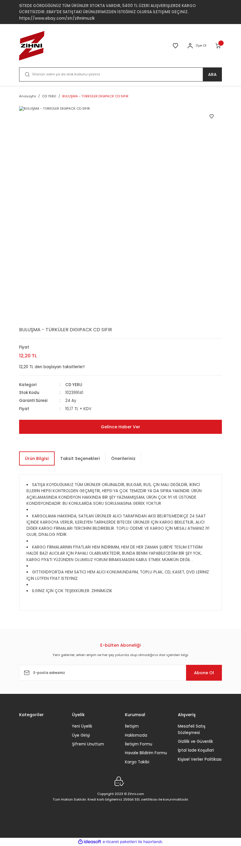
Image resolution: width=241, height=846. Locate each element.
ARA (212, 74)
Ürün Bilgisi (37, 458)
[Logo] (31, 45)
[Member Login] (190, 46)
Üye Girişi (81, 735)
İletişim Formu (138, 744)
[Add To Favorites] (211, 116)
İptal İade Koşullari (196, 750)
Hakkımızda (136, 735)
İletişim (132, 726)
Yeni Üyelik (82, 726)
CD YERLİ (73, 385)
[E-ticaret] (120, 841)
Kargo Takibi (137, 762)
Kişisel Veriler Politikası (200, 759)
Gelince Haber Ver (120, 427)
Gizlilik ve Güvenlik (195, 741)
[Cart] (218, 46)
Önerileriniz (123, 458)
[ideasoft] (89, 842)
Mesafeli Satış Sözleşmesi (191, 729)
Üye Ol (201, 45)
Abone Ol (204, 673)
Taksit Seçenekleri (80, 458)
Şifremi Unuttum (88, 744)
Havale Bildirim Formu (146, 753)
